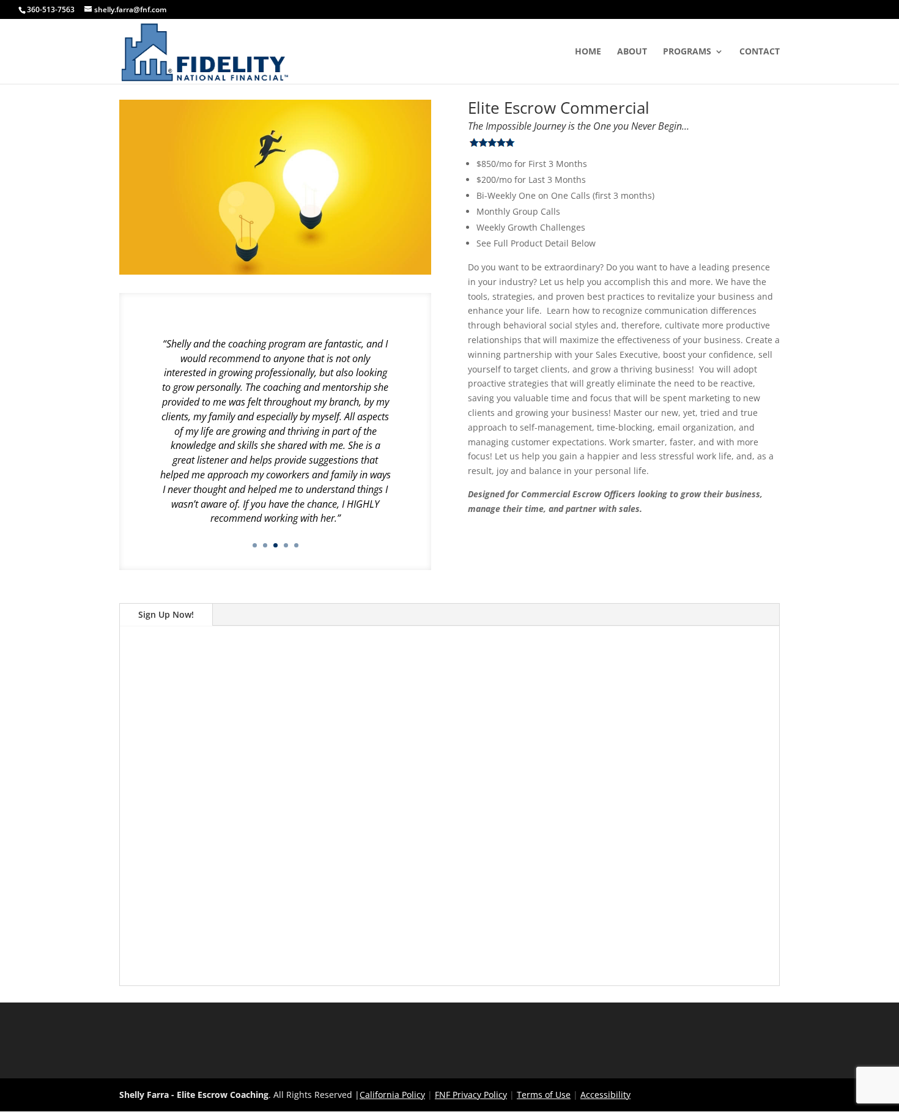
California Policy (392, 1094)
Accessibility (605, 1094)
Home (588, 52)
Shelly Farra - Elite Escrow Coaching (193, 1094)
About (632, 52)
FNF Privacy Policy (471, 1094)
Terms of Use (544, 1094)
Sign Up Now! (166, 614)
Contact (759, 52)
